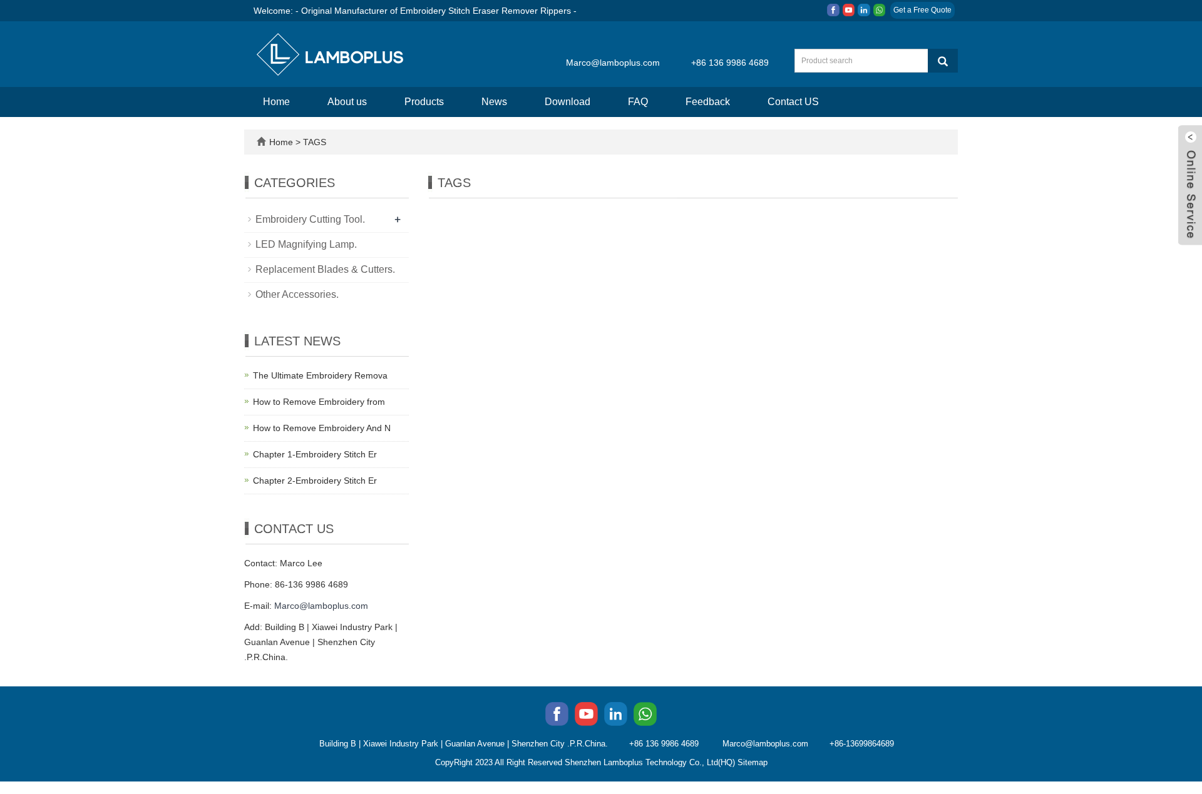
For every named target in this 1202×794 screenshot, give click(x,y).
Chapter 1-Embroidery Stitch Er (315, 454)
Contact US (793, 101)
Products (424, 101)
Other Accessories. (297, 294)
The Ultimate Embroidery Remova (320, 375)
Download (567, 101)
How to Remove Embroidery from (319, 402)
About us (347, 101)
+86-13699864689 (862, 743)
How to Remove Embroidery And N (322, 428)
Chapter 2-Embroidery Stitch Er (315, 481)
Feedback (708, 101)
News (494, 101)
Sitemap (752, 762)
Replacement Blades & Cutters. (325, 269)
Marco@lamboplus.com (613, 63)
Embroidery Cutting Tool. (310, 219)
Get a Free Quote (922, 10)
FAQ (638, 101)
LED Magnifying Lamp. (306, 244)
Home (276, 101)
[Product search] (943, 61)
